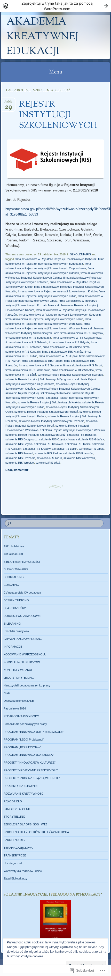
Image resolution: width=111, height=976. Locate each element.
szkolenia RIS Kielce (78, 444)
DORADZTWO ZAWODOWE (22, 615)
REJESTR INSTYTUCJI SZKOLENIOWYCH (58, 115)
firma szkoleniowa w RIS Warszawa (27, 370)
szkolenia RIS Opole (91, 448)
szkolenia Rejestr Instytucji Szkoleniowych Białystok (70, 374)
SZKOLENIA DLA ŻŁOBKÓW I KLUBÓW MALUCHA (36, 832)
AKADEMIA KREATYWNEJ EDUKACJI (42, 37)
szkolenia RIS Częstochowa (57, 439)
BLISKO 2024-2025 (16, 569)
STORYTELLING (14, 816)
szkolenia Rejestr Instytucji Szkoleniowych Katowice (38, 393)
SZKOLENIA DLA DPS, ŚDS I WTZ (25, 824)
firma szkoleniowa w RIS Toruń (82, 365)
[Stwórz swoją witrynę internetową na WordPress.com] (55, 6)
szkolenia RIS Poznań (19, 453)
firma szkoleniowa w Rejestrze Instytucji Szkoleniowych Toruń (44, 319)
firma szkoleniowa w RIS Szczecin (40, 365)
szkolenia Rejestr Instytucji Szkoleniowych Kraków (49, 402)
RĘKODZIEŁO (13, 801)
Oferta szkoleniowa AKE (19, 700)
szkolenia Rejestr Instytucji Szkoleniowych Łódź (35, 434)
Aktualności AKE (14, 554)
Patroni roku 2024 (15, 708)
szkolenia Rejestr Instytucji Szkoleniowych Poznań (46, 411)
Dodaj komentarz (17, 469)
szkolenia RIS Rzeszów (78, 453)
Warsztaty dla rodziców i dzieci (23, 871)
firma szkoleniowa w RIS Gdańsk (26, 342)
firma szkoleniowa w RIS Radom (42, 360)
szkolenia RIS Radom (48, 453)
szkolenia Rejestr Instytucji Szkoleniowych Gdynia (68, 388)
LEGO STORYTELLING (19, 677)
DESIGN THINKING (16, 600)
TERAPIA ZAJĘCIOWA (18, 847)
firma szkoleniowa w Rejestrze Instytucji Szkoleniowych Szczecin (60, 314)
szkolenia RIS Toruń (49, 458)
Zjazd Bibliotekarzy (15, 878)
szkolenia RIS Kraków (36, 448)
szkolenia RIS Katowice (49, 444)
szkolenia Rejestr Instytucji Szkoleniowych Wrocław (72, 430)
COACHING (11, 584)
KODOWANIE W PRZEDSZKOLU (25, 654)
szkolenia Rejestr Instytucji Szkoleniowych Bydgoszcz (39, 379)
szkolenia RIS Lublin (64, 448)
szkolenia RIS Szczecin (20, 458)
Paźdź (8, 103)
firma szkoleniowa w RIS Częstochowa (77, 337)
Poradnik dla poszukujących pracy (25, 724)
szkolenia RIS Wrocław (19, 462)
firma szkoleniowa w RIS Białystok (81, 333)
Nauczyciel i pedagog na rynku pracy (27, 685)
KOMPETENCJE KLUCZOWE (23, 662)
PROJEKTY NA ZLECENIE (20, 785)
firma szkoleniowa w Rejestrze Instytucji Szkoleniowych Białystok (56, 259)
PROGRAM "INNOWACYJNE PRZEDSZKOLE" (34, 731)
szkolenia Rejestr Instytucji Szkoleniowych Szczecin (51, 421)
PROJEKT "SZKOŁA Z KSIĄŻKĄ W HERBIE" (32, 778)
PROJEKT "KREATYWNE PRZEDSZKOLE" (31, 770)
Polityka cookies (32, 956)
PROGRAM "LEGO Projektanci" (24, 739)
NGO (7, 692)
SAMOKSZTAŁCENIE (17, 809)
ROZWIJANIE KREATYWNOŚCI (24, 793)
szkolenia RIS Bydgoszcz (21, 439)
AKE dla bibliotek (14, 546)
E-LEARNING (12, 623)
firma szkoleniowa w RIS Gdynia (69, 342)
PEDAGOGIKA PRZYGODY (21, 716)
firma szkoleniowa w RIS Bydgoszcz (28, 337)
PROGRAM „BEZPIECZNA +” (22, 747)
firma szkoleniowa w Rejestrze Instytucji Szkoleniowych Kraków (57, 291)
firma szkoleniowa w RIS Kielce (62, 347)
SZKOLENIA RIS (80, 254)
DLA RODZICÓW (15, 608)
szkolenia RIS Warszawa (79, 458)
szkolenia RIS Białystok (82, 434)
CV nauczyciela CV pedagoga (22, 592)
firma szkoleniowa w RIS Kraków (62, 351)
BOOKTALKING (14, 577)
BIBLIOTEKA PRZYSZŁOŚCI (22, 561)
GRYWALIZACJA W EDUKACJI (23, 638)
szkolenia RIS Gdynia (19, 444)
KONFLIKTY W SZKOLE (19, 669)
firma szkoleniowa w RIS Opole (58, 356)
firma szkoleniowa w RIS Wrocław (73, 370)
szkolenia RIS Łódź (48, 462)
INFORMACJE (13, 646)
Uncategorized (13, 863)
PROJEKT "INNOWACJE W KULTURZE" (30, 762)
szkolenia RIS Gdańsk (90, 439)
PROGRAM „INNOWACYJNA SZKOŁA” (29, 754)
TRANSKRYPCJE (15, 855)
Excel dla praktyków (16, 631)
